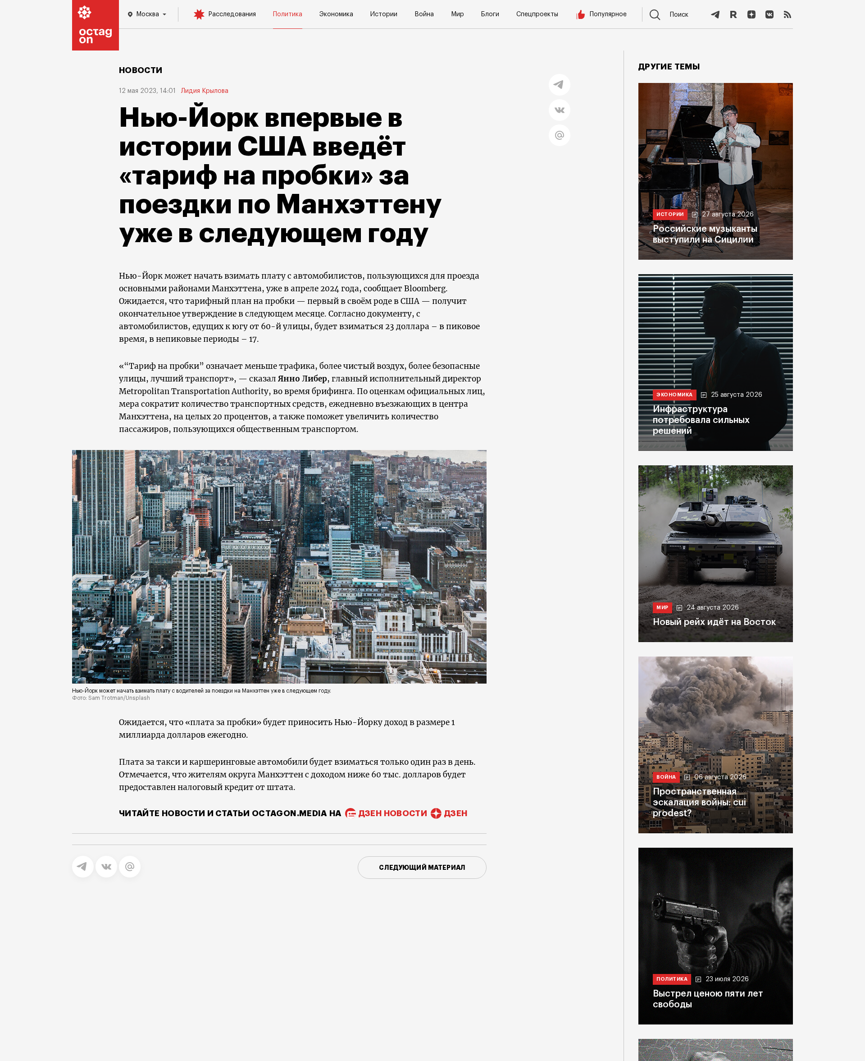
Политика (287, 14)
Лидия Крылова (204, 91)
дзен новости (393, 813)
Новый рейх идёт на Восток (714, 622)
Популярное (608, 14)
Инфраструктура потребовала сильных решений (701, 420)
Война (424, 14)
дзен (455, 813)
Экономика (336, 14)
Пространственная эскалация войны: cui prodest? (699, 802)
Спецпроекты (537, 14)
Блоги (490, 14)
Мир (457, 14)
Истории (383, 14)
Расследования (232, 14)
